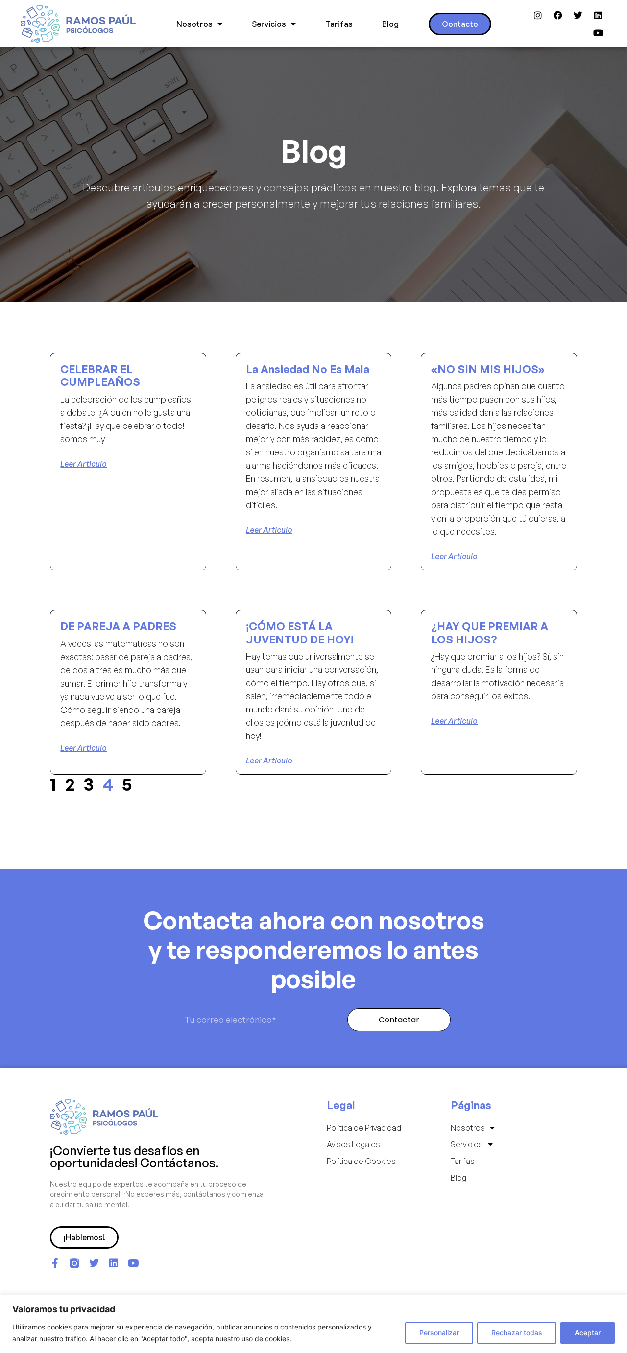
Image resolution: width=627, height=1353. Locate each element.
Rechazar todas (516, 1333)
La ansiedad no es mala (307, 369)
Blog (390, 24)
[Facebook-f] (55, 1263)
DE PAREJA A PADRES (118, 626)
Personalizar (439, 1333)
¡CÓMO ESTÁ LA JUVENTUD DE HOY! (300, 632)
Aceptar (588, 1333)
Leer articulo (83, 464)
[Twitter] (578, 15)
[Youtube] (598, 33)
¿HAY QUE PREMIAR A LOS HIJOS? (489, 632)
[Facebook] (558, 15)
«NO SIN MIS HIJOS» (488, 369)
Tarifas (339, 24)
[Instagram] (538, 15)
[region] (313, 1324)
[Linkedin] (598, 15)
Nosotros (194, 24)
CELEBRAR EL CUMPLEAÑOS (100, 375)
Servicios (269, 24)
